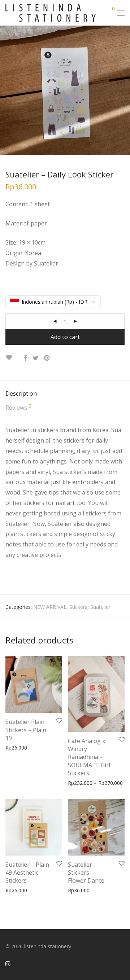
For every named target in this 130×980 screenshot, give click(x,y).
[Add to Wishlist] (11, 358)
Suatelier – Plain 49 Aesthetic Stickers (27, 873)
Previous (7, 90)
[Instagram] (7, 963)
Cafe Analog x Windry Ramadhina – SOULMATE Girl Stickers (89, 757)
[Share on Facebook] (25, 358)
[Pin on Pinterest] (47, 358)
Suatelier (100, 606)
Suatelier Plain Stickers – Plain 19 (25, 730)
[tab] (65, 394)
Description (21, 393)
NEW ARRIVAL (49, 606)
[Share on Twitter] (35, 358)
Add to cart (65, 337)
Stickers (78, 606)
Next (123, 90)
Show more (44, 747)
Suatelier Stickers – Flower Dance (86, 873)
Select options (81, 772)
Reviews (18, 407)
